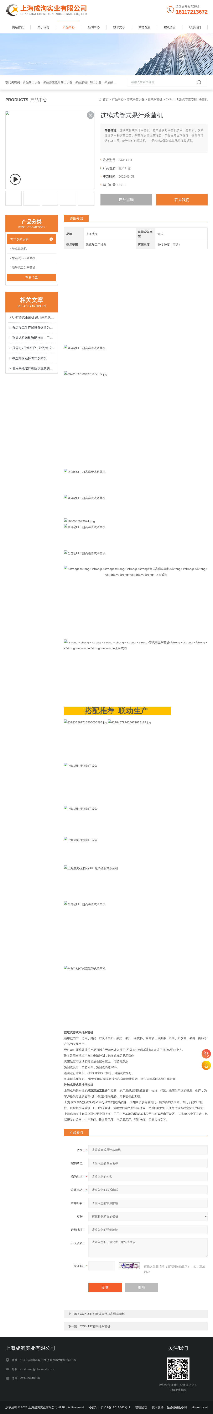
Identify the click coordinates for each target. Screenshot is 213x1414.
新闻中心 (94, 27)
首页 (106, 99)
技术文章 (119, 27)
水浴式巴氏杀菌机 (23, 258)
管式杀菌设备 (135, 99)
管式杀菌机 (155, 99)
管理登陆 (141, 1407)
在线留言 (170, 27)
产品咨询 (126, 200)
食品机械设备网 (176, 1407)
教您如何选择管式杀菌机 (29, 358)
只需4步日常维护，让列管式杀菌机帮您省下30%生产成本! (33, 348)
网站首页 (18, 27)
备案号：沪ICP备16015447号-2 (109, 1407)
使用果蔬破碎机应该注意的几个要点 (33, 368)
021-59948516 (206, 1054)
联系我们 (195, 27)
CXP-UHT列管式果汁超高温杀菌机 (102, 1314)
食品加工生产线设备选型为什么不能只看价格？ (33, 327)
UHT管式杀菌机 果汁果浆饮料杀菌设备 (33, 317)
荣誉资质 (144, 27)
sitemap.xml (200, 1407)
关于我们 (43, 27)
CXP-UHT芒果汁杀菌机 (95, 1326)
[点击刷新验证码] (129, 1265)
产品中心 (68, 27)
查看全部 (31, 277)
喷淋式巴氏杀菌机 (23, 267)
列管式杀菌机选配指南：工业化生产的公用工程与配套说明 (33, 337)
